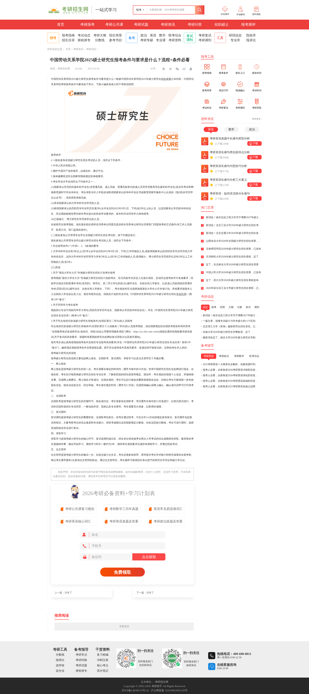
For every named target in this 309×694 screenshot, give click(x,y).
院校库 (251, 35)
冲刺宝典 (102, 660)
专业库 (235, 40)
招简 (222, 307)
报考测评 (248, 24)
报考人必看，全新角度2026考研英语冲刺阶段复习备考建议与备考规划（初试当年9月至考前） (255, 370)
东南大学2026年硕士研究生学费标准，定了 (226, 332)
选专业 (60, 670)
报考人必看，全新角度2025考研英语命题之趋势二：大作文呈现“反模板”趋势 (245, 386)
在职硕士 (221, 24)
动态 (205, 307)
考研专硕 (146, 40)
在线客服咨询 (226, 665)
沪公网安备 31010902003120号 (169, 690)
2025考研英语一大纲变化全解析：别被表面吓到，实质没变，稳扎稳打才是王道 (246, 364)
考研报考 (87, 24)
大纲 (231, 307)
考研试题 (141, 24)
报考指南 (68, 35)
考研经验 (81, 660)
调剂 (256, 307)
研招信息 (235, 35)
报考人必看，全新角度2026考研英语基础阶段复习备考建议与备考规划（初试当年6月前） (252, 381)
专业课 (161, 40)
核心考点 (102, 665)
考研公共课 (114, 24)
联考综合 (174, 35)
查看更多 (124, 626)
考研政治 (224, 356)
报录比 (251, 40)
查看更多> (257, 119)
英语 (153, 35)
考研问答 (195, 24)
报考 (213, 307)
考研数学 (239, 356)
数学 (162, 35)
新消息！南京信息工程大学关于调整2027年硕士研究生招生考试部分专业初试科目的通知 (251, 315)
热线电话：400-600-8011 (234, 654)
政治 (144, 35)
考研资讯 (168, 24)
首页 (60, 24)
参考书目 (115, 40)
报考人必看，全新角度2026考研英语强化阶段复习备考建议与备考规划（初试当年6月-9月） (253, 375)
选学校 (60, 665)
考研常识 (81, 654)
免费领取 (122, 572)
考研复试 (204, 35)
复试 (248, 307)
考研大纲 (99, 35)
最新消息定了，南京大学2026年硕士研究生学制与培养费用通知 (238, 337)
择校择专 (84, 40)
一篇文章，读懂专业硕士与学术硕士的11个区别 (229, 321)
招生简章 (115, 35)
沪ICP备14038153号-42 (135, 690)
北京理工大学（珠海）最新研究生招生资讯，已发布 (231, 326)
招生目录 (68, 40)
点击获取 (149, 557)
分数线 (100, 40)
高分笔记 (102, 670)
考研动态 (91, 49)
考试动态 (84, 35)
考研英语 (209, 356)
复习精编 (102, 654)
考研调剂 (204, 40)
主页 (67, 49)
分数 (239, 307)
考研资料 (174, 40)
